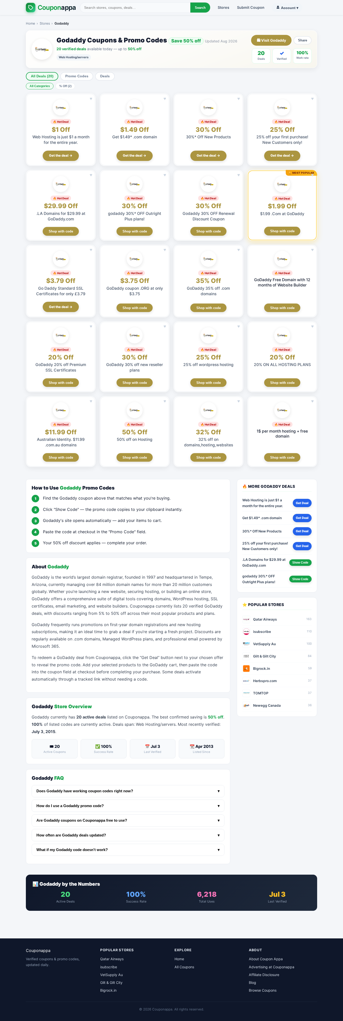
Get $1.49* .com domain (134, 137)
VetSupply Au (111, 975)
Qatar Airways (112, 959)
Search (200, 8)
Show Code (300, 562)
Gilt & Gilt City (111, 982)
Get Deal (302, 503)
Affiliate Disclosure (264, 975)
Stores (223, 7)
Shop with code (61, 231)
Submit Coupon (250, 7)
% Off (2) (65, 86)
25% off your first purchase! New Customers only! (265, 546)
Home (30, 23)
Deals (105, 76)
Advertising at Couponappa (271, 967)
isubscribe (108, 967)
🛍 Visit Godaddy (271, 40)
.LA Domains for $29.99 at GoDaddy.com (263, 562)
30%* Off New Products (208, 137)
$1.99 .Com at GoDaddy (282, 213)
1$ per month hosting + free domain (282, 434)
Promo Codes (76, 76)
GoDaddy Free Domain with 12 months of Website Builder (282, 282)
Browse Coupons (262, 990)
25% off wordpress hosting (208, 364)
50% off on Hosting (134, 439)
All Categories (40, 86)
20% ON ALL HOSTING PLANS (282, 364)
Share (302, 40)
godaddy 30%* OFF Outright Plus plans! (258, 579)
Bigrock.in (108, 990)
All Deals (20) (42, 76)
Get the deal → (61, 155)
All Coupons (184, 967)
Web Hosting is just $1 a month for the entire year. (262, 503)
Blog (252, 982)
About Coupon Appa (266, 959)
